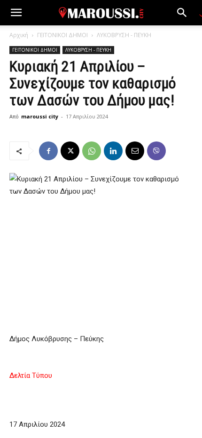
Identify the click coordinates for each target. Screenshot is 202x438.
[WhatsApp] (91, 150)
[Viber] (156, 150)
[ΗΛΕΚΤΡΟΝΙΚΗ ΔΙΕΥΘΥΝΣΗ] (134, 150)
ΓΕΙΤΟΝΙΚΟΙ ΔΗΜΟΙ (62, 35)
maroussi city (39, 116)
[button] (16, 12)
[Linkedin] (113, 150)
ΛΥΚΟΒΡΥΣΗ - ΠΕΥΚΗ (124, 35)
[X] (70, 150)
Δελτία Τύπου (30, 375)
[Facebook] (48, 150)
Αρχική (18, 35)
